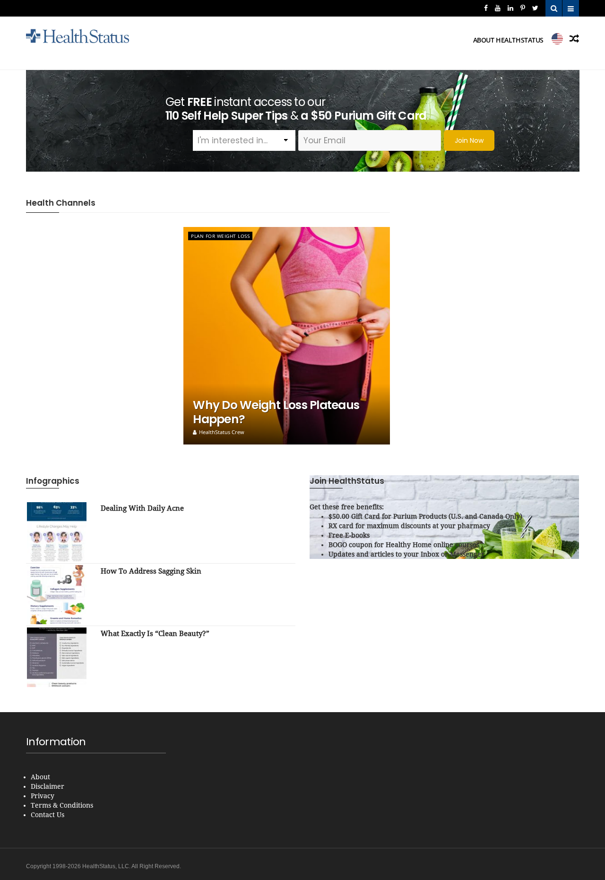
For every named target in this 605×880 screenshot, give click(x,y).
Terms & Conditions (62, 805)
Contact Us (47, 815)
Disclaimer (47, 786)
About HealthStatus (508, 39)
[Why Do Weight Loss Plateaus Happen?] (286, 335)
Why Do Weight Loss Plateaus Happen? (276, 412)
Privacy (42, 796)
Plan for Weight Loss (220, 236)
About (40, 777)
